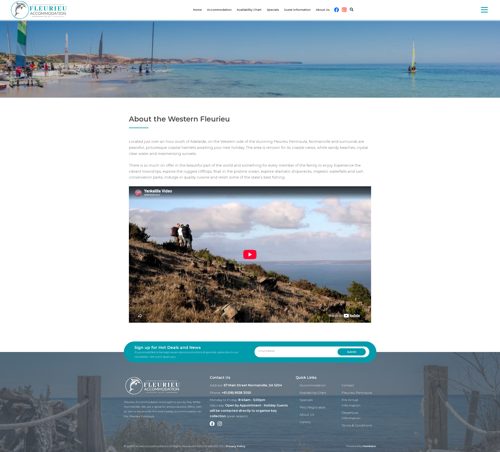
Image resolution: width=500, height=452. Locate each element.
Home (197, 10)
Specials (273, 10)
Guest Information (297, 10)
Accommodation (219, 10)
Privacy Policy (235, 446)
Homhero (369, 446)
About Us (322, 10)
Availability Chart (249, 10)
